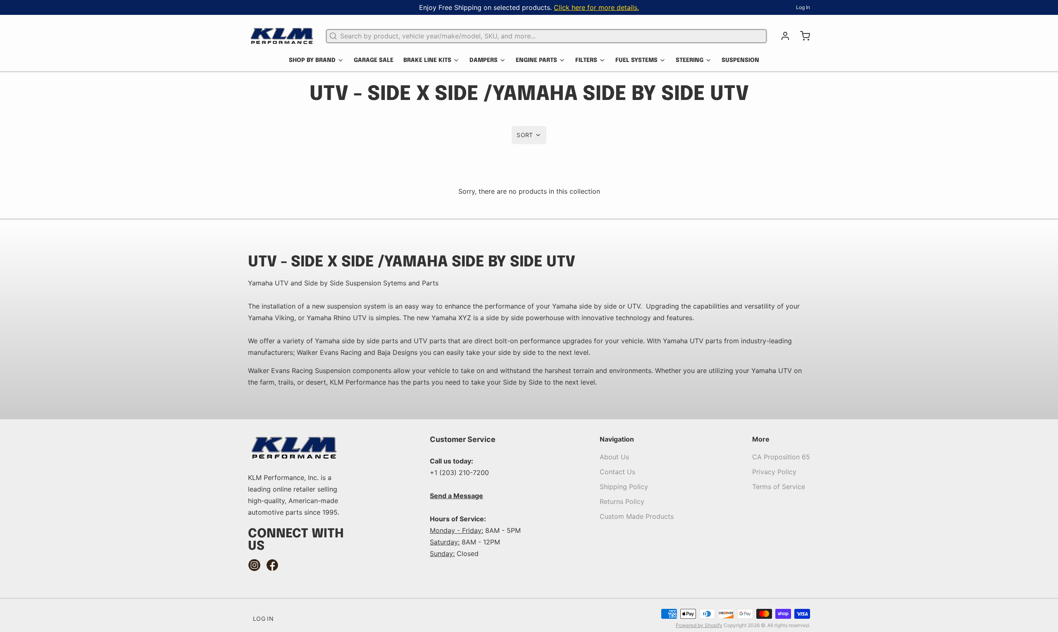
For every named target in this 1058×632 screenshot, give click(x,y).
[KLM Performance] (282, 36)
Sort (525, 134)
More (761, 439)
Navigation (617, 439)
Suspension (740, 60)
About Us (614, 457)
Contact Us (617, 472)
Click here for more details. (596, 7)
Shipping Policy (624, 486)
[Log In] (782, 36)
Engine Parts (536, 60)
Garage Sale (373, 60)
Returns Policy (622, 501)
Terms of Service (778, 486)
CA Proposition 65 (781, 457)
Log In (803, 7)
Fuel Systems (636, 60)
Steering (689, 60)
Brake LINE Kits (427, 60)
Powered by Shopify (699, 625)
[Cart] (802, 36)
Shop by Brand (312, 60)
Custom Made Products (637, 516)
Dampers (483, 60)
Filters (586, 60)
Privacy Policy (774, 472)
